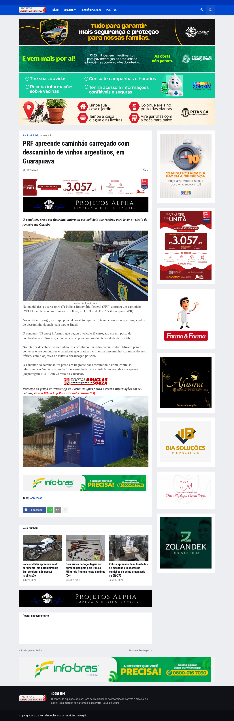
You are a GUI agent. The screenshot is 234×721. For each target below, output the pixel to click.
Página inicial (30, 135)
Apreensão (46, 135)
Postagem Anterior (31, 650)
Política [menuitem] (111, 9)
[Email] (57, 510)
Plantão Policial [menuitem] (91, 9)
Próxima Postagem (139, 650)
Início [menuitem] (55, 9)
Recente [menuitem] (68, 9)
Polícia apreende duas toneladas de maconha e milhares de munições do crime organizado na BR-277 (128, 569)
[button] (202, 10)
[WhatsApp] (50, 510)
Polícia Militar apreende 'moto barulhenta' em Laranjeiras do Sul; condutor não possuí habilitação (40, 569)
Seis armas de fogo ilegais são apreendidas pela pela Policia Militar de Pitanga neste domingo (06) (85, 569)
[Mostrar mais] (65, 510)
